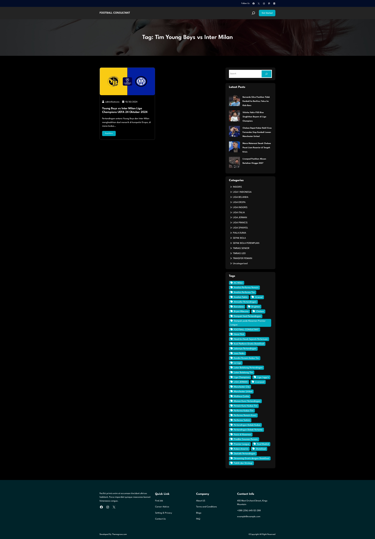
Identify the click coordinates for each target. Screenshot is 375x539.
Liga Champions (242, 377)
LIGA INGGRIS (240, 207)
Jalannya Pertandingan (245, 349)
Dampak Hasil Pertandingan (247, 316)
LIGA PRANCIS (240, 223)
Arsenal (258, 297)
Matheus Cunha (241, 396)
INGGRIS (237, 187)
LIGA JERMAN (240, 217)
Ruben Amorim (241, 449)
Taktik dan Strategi (243, 463)
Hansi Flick (239, 334)
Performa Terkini (242, 420)
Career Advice (162, 507)
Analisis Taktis (240, 297)
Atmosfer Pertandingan (245, 302)
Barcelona (239, 307)
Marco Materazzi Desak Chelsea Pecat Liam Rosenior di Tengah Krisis (257, 147)
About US (200, 501)
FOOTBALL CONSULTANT (115, 13)
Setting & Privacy (163, 513)
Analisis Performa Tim (244, 292)
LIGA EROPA (239, 202)
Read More (109, 133)
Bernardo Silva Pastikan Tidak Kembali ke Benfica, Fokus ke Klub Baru (256, 101)
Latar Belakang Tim (243, 372)
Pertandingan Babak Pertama (248, 430)
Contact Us (160, 519)
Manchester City (242, 387)
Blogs (198, 513)
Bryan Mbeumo (241, 311)
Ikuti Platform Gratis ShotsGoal (249, 344)
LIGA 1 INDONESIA (242, 192)
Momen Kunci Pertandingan (247, 401)
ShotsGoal (261, 449)
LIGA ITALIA (239, 212)
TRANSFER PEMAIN (242, 258)
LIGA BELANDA (240, 197)
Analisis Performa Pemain (246, 288)
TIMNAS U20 (239, 253)
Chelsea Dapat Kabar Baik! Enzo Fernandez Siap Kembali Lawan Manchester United (257, 132)
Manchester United (243, 392)
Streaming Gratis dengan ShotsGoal (251, 458)
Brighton (256, 307)
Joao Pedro (239, 353)
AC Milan (238, 283)
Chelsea (260, 311)
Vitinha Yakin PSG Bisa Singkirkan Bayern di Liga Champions (254, 117)
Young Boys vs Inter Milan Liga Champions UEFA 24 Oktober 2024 (125, 110)
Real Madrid (263, 444)
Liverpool (259, 382)
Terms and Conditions (206, 507)
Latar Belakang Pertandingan (248, 368)
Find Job (159, 501)
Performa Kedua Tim (243, 411)
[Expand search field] (253, 13)
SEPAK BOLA (239, 238)
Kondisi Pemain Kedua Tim (246, 358)
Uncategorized (240, 263)
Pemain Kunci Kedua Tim (245, 406)
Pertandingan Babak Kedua (247, 425)
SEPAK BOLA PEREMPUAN (246, 243)
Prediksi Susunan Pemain (246, 439)
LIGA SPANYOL (240, 228)
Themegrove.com (119, 534)
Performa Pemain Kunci (245, 415)
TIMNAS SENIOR (241, 248)
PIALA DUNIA (239, 233)
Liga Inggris (263, 377)
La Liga (237, 363)
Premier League (241, 444)
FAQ (198, 519)
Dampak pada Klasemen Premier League (248, 323)
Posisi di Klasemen (242, 435)
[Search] (266, 73)
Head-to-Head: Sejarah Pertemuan (251, 339)
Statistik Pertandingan (244, 454)
